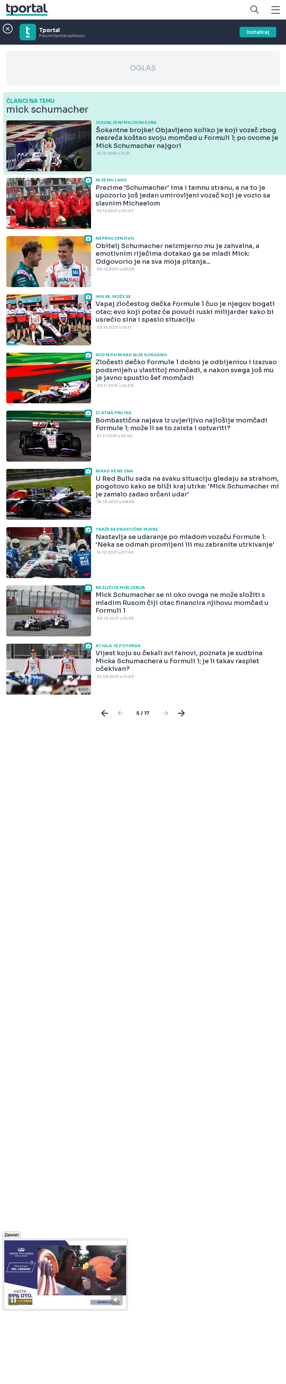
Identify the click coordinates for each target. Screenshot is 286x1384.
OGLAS (143, 68)
